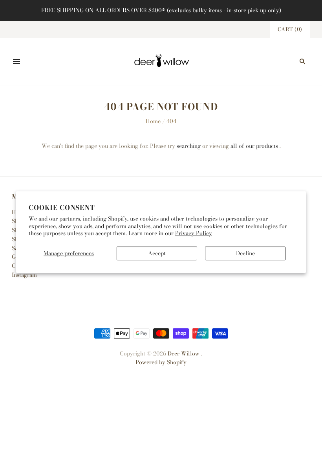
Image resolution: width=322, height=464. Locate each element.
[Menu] (16, 61)
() (290, 29)
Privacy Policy (193, 233)
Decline (245, 253)
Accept (157, 253)
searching (189, 146)
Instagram (24, 275)
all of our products (254, 146)
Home (153, 121)
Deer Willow (183, 353)
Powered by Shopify (161, 362)
